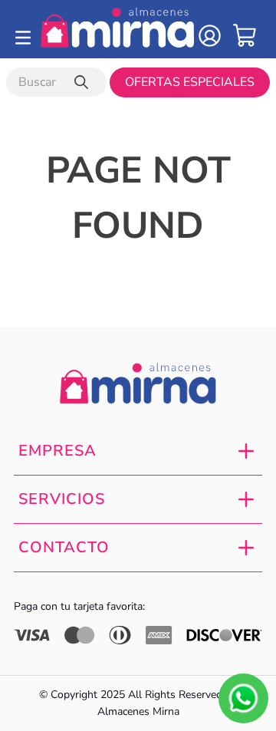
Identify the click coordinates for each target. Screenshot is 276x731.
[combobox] (56, 82)
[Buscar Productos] (84, 82)
